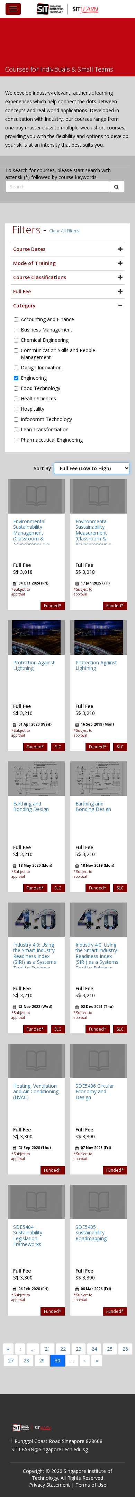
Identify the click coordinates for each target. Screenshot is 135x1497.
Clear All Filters (64, 231)
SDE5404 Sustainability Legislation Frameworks (27, 1235)
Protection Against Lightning (34, 665)
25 (109, 1349)
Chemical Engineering (45, 340)
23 (78, 1349)
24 (94, 1349)
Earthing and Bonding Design (31, 806)
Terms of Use (90, 1485)
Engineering (34, 378)
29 (42, 1360)
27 (11, 1360)
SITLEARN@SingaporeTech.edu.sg (49, 1449)
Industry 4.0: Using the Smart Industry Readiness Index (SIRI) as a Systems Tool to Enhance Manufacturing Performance (34, 962)
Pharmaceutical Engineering (52, 439)
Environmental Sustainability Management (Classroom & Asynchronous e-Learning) (32, 536)
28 (26, 1360)
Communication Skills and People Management (58, 353)
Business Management (46, 329)
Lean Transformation (45, 429)
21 (47, 1349)
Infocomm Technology (46, 419)
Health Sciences (38, 398)
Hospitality (32, 408)
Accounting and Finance (47, 319)
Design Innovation (41, 367)
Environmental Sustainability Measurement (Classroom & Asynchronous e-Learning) (94, 536)
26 (125, 1349)
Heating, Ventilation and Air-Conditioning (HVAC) (35, 1092)
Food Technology (40, 388)
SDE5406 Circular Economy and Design (94, 1092)
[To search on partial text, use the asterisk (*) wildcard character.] (117, 186)
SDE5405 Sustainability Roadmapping (91, 1233)
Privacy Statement (49, 1485)
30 (57, 1360)
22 (63, 1349)
